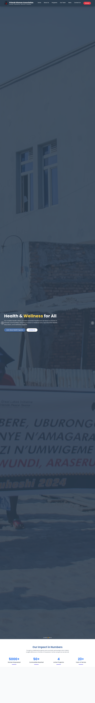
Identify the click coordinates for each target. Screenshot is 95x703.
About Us (46, 2)
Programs (54, 2)
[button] (92, 323)
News (69, 2)
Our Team (63, 2)
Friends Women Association (21, 2)
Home (39, 2)
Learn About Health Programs (14, 330)
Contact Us (77, 2)
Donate (87, 3)
